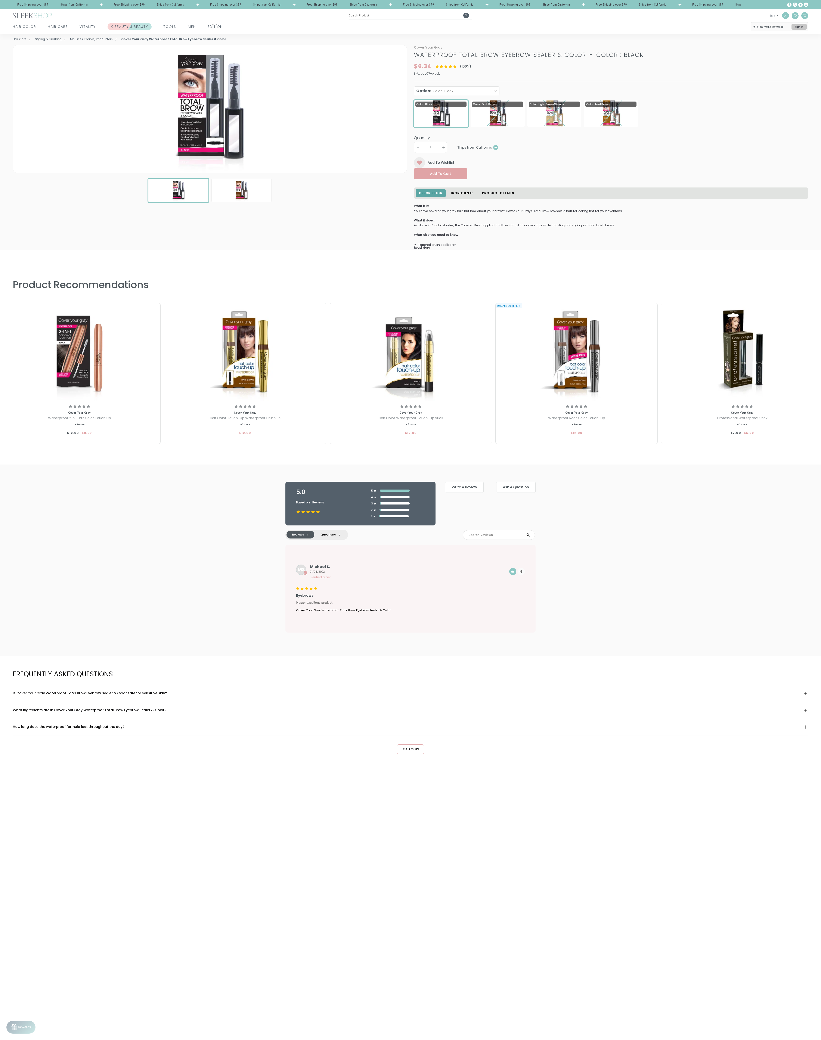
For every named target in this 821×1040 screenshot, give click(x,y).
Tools (169, 26)
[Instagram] (800, 5)
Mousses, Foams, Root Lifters (91, 39)
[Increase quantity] (443, 147)
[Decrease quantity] (418, 147)
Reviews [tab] (298, 535)
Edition (215, 26)
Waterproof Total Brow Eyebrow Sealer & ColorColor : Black (529, 55)
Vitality (88, 26)
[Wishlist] (795, 15)
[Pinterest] (806, 5)
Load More (411, 749)
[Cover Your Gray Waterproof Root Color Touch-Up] (576, 352)
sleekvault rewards (770, 27)
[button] (512, 571)
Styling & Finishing (48, 39)
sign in (799, 27)
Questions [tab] (328, 535)
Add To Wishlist (441, 162)
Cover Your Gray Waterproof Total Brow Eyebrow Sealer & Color (343, 610)
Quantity (422, 138)
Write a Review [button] (464, 487)
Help (771, 15)
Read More (422, 248)
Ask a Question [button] (516, 487)
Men (192, 26)
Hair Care (58, 26)
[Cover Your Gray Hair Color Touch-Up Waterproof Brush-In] (245, 352)
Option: (434, 90)
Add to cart (440, 173)
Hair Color (24, 26)
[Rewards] (20, 1027)
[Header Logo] (32, 15)
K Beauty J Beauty (129, 26)
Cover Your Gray (428, 47)
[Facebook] (789, 5)
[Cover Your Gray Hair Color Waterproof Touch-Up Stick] (411, 352)
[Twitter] (795, 5)
